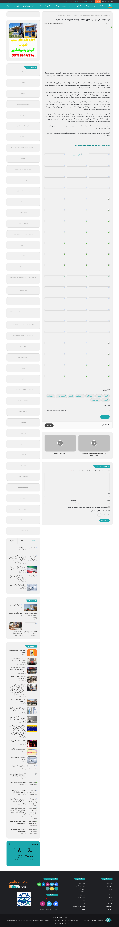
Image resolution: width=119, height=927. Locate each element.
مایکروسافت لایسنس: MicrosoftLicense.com (23, 335)
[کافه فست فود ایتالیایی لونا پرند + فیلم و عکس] (32, 702)
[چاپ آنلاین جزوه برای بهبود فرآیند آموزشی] (32, 679)
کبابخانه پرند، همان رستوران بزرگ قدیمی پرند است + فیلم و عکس (17, 670)
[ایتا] (52, 888)
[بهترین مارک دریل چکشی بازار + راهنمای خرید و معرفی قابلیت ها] (32, 802)
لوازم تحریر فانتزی (23, 212)
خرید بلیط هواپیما (23, 411)
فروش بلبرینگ (23, 346)
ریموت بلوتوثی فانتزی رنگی (23, 400)
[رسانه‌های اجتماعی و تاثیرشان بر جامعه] (15, 626)
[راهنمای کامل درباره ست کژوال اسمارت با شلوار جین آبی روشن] (32, 710)
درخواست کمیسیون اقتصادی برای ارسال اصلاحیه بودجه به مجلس (78, 2)
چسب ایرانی (23, 520)
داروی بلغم (23, 368)
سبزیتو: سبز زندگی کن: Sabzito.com (23, 169)
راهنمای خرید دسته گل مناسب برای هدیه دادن (17, 822)
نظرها (12, 541)
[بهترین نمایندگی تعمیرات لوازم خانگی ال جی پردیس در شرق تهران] (32, 719)
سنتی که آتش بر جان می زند (15, 614)
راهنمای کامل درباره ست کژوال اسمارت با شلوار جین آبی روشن (17, 710)
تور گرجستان (23, 202)
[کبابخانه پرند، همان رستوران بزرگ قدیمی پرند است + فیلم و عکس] (32, 670)
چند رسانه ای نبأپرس (20, 548)
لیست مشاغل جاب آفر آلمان (18, 749)
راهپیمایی (79, 396)
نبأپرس (105, 400)
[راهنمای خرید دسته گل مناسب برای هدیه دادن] (32, 823)
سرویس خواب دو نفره (23, 530)
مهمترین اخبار (81, 883)
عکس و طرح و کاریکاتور (29, 6)
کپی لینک (105, 417)
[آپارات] (56, 888)
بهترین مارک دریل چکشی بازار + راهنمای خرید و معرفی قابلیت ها (17, 801)
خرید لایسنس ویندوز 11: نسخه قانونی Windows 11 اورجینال (23, 147)
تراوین (23, 379)
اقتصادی (79, 6)
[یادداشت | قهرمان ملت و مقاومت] (30, 626)
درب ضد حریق (23, 267)
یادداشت (83, 892)
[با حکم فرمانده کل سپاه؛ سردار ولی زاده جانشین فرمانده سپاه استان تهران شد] (32, 578)
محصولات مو (23, 82)
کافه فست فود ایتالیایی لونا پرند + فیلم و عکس (18, 701)
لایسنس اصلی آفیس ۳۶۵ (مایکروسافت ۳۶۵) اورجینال (23, 390)
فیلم (84, 901)
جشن (98, 396)
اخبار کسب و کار (23, 433)
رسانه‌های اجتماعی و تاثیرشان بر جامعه (17, 633)
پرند (106, 396)
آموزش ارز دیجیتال (23, 509)
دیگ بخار (23, 93)
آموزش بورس (23, 465)
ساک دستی (23, 444)
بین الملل (86, 6)
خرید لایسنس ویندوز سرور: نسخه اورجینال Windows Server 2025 (23, 278)
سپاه (70, 396)
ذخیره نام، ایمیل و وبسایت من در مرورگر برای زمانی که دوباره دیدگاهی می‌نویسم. (88, 507)
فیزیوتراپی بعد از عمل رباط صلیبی (18, 767)
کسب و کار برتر (81, 898)
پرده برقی (23, 158)
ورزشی (64, 6)
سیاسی (94, 6)
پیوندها (83, 909)
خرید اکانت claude (23, 180)
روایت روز (82, 895)
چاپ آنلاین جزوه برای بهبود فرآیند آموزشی (18, 678)
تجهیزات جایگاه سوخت (23, 72)
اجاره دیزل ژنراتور (23, 290)
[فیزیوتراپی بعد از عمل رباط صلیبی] (32, 768)
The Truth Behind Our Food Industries (23, 234)
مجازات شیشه (23, 137)
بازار (84, 903)
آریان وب (54, 918)
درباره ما (110, 909)
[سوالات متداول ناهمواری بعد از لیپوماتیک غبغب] (32, 832)
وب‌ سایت (73, 500)
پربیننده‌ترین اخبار (80, 886)
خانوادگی (89, 396)
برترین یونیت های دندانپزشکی (23, 104)
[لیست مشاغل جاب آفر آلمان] (32, 751)
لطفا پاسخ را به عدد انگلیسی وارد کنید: (100, 511)
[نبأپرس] (110, 6)
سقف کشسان (23, 256)
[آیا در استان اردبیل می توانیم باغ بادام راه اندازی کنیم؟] (32, 793)
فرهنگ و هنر (56, 6)
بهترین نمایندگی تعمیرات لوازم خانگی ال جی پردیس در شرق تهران (17, 719)
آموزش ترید (23, 455)
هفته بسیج (95, 400)
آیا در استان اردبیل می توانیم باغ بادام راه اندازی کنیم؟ (18, 792)
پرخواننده (33, 541)
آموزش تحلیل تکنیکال (23, 476)
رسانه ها (40, 6)
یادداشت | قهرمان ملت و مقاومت (30, 633)
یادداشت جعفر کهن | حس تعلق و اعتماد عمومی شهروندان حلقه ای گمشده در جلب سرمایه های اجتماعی (17, 559)
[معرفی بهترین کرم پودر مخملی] (32, 784)
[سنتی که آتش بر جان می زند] (15, 607)
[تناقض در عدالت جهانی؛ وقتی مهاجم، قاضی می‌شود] (30, 607)
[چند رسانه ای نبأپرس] (32, 550)
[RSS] (48, 888)
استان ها (47, 6)
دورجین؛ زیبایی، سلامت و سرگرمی (23, 191)
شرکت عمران (61, 396)
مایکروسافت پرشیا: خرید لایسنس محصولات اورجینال (23, 325)
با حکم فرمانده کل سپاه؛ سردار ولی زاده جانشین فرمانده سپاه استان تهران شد (17, 578)
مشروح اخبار (82, 889)
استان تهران (97, 15)
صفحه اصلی (109, 883)
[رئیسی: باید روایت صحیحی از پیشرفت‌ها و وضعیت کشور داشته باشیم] (32, 569)
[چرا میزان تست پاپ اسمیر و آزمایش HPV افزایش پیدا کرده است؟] (32, 661)
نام (108, 493)
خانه (100, 6)
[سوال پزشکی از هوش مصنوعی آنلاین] (32, 587)
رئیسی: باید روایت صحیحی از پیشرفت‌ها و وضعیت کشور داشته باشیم (17, 569)
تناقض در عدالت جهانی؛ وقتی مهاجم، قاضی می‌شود (31, 615)
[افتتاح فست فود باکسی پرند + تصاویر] (32, 743)
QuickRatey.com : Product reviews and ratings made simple (23, 313)
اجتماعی (71, 6)
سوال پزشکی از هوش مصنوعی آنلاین (17, 586)
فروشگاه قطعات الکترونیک (23, 487)
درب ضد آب (23, 422)
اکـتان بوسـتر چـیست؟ (23, 223)
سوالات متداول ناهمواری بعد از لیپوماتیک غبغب (17, 830)
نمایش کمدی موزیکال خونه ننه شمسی (17, 651)
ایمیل (108, 500)
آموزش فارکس (23, 498)
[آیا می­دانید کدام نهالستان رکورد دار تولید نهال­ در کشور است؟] (32, 776)
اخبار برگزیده (109, 886)
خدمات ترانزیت (23, 245)
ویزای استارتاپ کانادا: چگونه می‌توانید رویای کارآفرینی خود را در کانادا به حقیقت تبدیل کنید (17, 811)
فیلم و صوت (16, 6)
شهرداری (50, 396)
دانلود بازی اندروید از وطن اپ (23, 126)
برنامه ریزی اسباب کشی (23, 357)
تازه (22, 541)
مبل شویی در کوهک (23, 301)
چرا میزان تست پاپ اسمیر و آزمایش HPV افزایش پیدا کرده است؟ (17, 661)
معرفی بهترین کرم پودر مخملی (17, 782)
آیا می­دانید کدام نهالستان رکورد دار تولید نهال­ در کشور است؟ (17, 775)
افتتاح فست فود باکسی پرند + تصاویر (17, 742)
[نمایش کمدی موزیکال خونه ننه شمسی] (32, 652)
